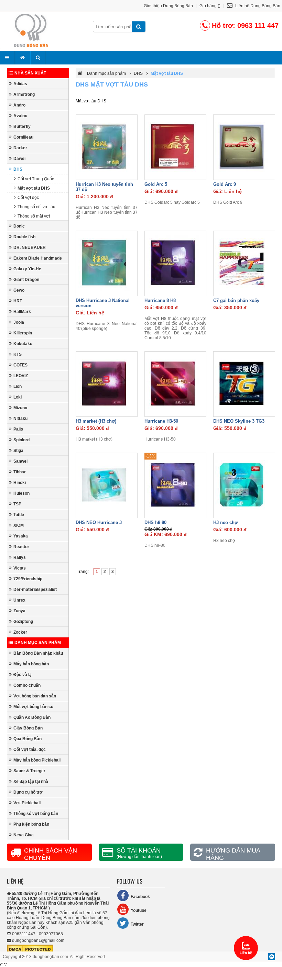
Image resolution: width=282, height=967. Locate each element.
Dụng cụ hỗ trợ (28, 792)
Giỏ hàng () (209, 5)
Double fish (24, 236)
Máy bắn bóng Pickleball (37, 760)
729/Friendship (27, 578)
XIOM (18, 525)
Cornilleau (23, 137)
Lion (17, 386)
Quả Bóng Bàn (27, 738)
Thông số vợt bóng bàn (35, 813)
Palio (18, 429)
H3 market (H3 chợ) (96, 421)
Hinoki (19, 482)
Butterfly (22, 126)
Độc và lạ (22, 674)
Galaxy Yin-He (27, 268)
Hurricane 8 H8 (160, 300)
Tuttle (18, 514)
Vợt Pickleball (27, 802)
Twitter (137, 924)
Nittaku (20, 418)
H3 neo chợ (225, 522)
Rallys (19, 557)
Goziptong (23, 621)
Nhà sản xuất (30, 73)
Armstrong (24, 94)
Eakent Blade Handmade (37, 258)
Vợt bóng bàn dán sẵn (34, 696)
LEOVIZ (20, 375)
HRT (17, 301)
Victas (19, 568)
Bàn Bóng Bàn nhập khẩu (38, 653)
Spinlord (21, 439)
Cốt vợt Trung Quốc (36, 179)
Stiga (18, 450)
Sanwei (20, 461)
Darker (20, 147)
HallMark (22, 311)
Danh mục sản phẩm (37, 642)
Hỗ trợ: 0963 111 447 (245, 25)
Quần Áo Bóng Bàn (32, 717)
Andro (19, 105)
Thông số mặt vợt (34, 216)
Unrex (19, 600)
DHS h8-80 (155, 522)
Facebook (140, 896)
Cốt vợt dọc (28, 197)
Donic (19, 226)
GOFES (20, 365)
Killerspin (22, 333)
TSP (17, 504)
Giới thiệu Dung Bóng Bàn (168, 5)
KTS (17, 354)
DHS (17, 169)
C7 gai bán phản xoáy (236, 300)
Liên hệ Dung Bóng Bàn (257, 5)
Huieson (21, 493)
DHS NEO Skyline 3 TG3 (238, 421)
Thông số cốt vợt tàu (36, 206)
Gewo (18, 290)
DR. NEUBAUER (29, 247)
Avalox (20, 115)
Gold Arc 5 (155, 184)
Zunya (19, 610)
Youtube (139, 910)
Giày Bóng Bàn (28, 728)
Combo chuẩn (27, 685)
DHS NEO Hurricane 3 (99, 522)
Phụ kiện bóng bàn (31, 824)
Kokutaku (22, 343)
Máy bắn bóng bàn (31, 664)
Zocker (20, 632)
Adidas (20, 83)
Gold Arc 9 (224, 184)
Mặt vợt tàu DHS (34, 188)
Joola (18, 322)
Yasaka (20, 536)
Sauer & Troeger (29, 770)
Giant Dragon (26, 279)
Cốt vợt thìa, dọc (29, 749)
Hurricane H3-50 (161, 421)
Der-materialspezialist (35, 589)
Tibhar (19, 472)
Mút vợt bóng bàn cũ (33, 706)
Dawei (19, 158)
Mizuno (20, 407)
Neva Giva (23, 835)
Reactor (21, 546)
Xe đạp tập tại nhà (30, 781)
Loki (17, 397)
